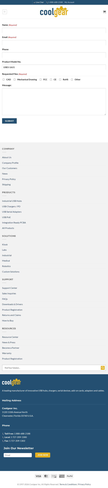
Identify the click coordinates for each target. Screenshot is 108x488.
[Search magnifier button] (103, 368)
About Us (6, 157)
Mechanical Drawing (27, 79)
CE (55, 79)
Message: (7, 85)
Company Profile (10, 162)
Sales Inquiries (9, 293)
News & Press (8, 342)
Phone (5, 49)
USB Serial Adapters (12, 211)
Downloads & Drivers (12, 304)
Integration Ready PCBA (14, 222)
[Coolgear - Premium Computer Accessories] (54, 12)
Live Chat (40, 2)
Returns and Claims (11, 315)
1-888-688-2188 (55, 2)
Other (77, 79)
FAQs (5, 298)
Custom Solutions (10, 271)
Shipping (6, 184)
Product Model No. (11, 61)
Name (9, 24)
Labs (4, 249)
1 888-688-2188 (22, 433)
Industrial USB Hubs (12, 201)
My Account (69, 2)
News (5, 173)
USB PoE (6, 217)
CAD (8, 79)
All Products (8, 228)
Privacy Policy (9, 179)
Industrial (7, 255)
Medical (6, 260)
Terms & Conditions (68, 484)
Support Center (9, 288)
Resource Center (10, 337)
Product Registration (12, 309)
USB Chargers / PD (11, 206)
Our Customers (9, 168)
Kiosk (5, 244)
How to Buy (8, 320)
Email (9, 37)
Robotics (6, 266)
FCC (45, 79)
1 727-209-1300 (19, 437)
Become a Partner (10, 347)
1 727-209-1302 (17, 440)
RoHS (65, 79)
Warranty (6, 353)
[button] (4, 12)
